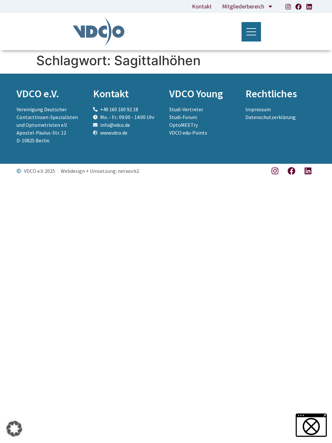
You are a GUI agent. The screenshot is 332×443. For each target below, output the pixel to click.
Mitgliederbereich (243, 6)
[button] (14, 428)
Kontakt (202, 6)
